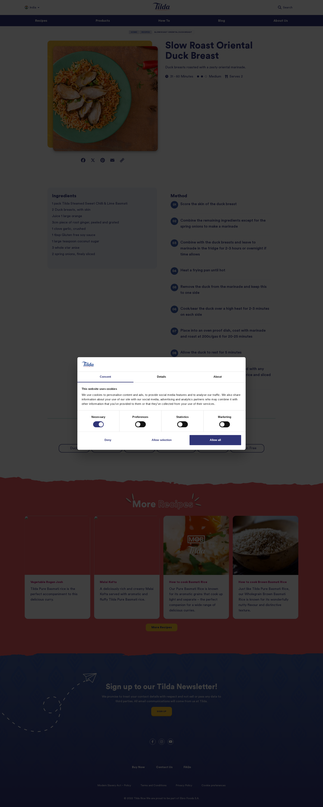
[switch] (140, 424)
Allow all (215, 439)
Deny (107, 439)
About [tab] (217, 376)
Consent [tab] (105, 376)
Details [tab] (161, 376)
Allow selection (162, 439)
